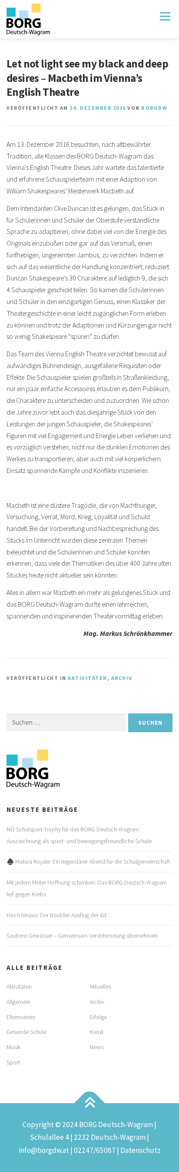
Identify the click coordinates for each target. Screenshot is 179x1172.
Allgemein (18, 1002)
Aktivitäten (87, 678)
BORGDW (154, 108)
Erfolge (98, 1017)
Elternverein (21, 1017)
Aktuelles (100, 986)
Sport (13, 1062)
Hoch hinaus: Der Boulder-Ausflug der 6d (56, 915)
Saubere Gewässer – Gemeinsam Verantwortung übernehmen (82, 935)
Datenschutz (140, 1150)
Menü (164, 16)
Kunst (96, 1032)
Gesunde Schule (26, 1032)
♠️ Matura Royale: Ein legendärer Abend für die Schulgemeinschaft (88, 861)
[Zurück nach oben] (89, 1103)
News (96, 1047)
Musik (13, 1047)
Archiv (122, 678)
